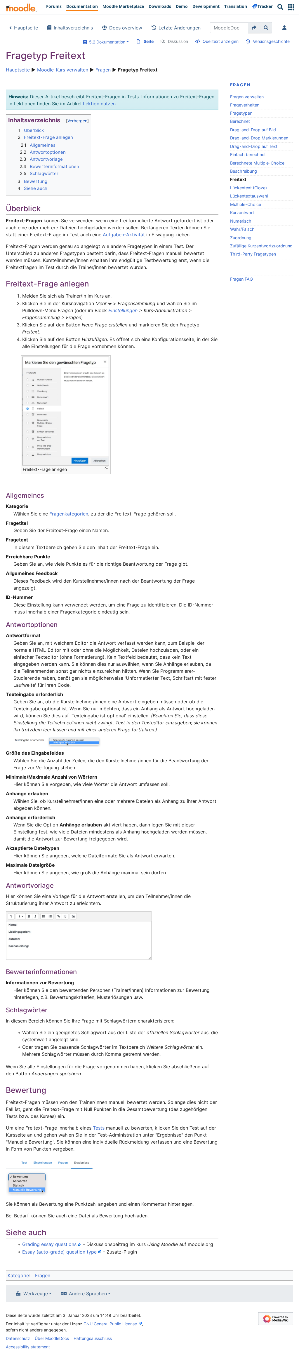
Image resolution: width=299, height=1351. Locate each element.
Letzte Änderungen (180, 28)
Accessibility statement (28, 1346)
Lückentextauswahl (249, 195)
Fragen (103, 70)
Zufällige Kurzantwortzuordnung (261, 245)
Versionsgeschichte (271, 41)
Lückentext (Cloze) (248, 187)
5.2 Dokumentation (106, 41)
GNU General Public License (110, 1323)
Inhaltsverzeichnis (73, 28)
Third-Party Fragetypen (253, 253)
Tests (99, 1128)
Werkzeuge (35, 1293)
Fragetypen (241, 113)
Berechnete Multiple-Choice (257, 162)
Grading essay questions (49, 1244)
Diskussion (178, 41)
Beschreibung (243, 171)
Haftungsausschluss (93, 1338)
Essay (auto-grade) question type (59, 1252)
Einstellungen (123, 310)
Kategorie (18, 1275)
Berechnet (240, 121)
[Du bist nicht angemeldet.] (285, 28)
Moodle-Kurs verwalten (62, 70)
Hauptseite (26, 28)
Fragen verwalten (247, 96)
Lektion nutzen (99, 103)
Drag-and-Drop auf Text (253, 146)
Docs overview (125, 28)
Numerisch (240, 221)
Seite (149, 41)
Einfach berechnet (248, 154)
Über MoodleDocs (52, 1338)
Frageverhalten (244, 104)
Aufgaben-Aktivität (124, 234)
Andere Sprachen (88, 1293)
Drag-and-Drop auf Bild (253, 129)
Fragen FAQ (241, 279)
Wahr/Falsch (242, 229)
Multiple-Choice (245, 204)
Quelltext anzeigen (221, 41)
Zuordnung (240, 237)
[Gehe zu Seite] (254, 27)
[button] (291, 7)
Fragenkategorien (68, 514)
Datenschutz (18, 1338)
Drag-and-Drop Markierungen (259, 137)
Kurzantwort (242, 212)
